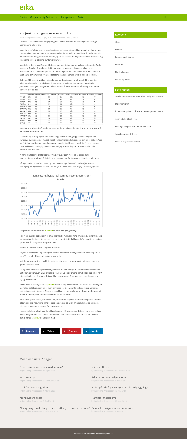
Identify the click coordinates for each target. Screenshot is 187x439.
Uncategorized (72, 37)
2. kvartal (49, 230)
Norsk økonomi (59, 37)
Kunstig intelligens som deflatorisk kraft (133, 126)
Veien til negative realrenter (127, 141)
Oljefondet (50, 284)
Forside (23, 17)
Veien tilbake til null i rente (127, 119)
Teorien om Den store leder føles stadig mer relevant (139, 96)
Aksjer (118, 42)
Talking (36, 317)
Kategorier (66, 17)
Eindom (118, 49)
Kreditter (119, 64)
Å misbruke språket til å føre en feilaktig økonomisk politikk (141, 111)
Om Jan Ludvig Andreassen (44, 17)
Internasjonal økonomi (125, 57)
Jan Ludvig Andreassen (31, 37)
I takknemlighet (122, 104)
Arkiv (80, 17)
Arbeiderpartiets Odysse (126, 134)
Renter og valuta (122, 79)
